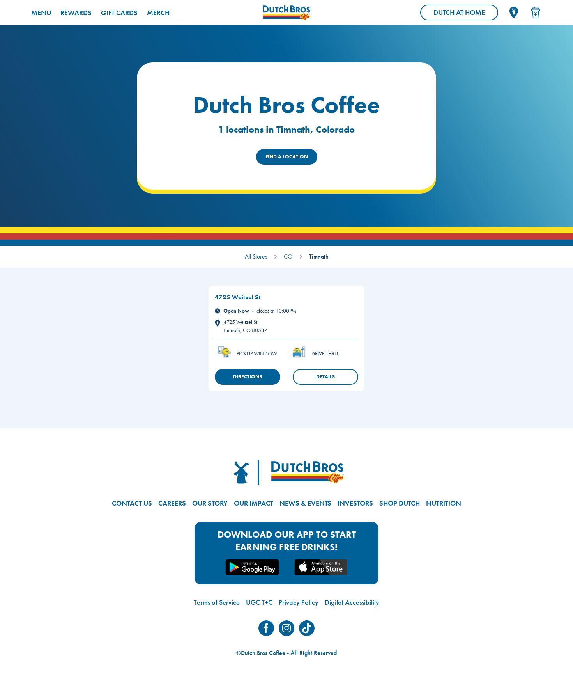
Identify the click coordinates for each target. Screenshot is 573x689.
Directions (247, 376)
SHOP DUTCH (399, 503)
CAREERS (172, 503)
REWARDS (76, 12)
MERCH (158, 12)
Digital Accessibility (352, 602)
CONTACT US (132, 503)
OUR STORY (210, 503)
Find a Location (286, 156)
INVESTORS (355, 503)
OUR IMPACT (253, 503)
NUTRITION (443, 503)
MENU (41, 12)
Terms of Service (217, 602)
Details (325, 376)
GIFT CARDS (119, 12)
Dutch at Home (465, 14)
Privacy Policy (298, 602)
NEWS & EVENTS (305, 503)
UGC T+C (259, 602)
